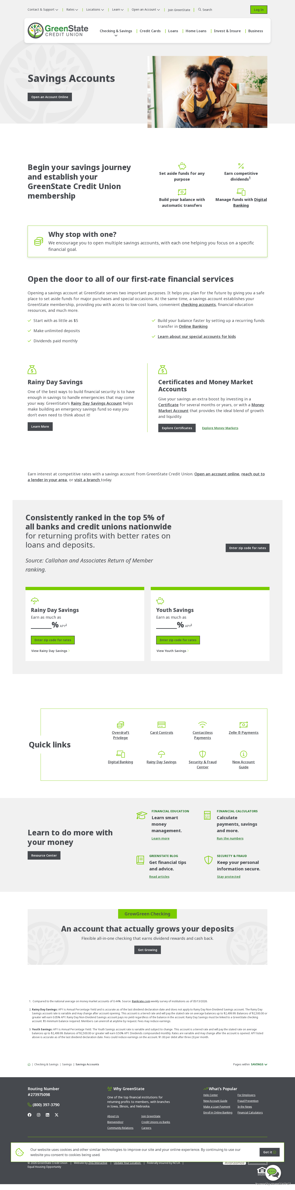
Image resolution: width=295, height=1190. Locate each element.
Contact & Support (41, 9)
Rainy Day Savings (161, 762)
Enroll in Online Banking (217, 1112)
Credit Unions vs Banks (155, 1122)
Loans (173, 31)
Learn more (161, 838)
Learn (116, 9)
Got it (267, 1152)
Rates (70, 9)
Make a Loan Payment (216, 1107)
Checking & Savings (116, 31)
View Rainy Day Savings (49, 651)
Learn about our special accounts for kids (197, 336)
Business (255, 31)
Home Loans (196, 31)
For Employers (246, 1095)
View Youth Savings (171, 651)
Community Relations (120, 1128)
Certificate (168, 404)
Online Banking (193, 326)
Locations (93, 9)
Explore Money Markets (220, 428)
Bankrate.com (141, 1001)
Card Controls (161, 732)
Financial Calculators (250, 1112)
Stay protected (228, 877)
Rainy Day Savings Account (96, 403)
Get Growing (147, 950)
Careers (146, 1128)
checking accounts (198, 304)
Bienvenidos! (115, 1122)
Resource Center (44, 855)
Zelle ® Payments (244, 732)
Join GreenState (150, 1116)
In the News (245, 1107)
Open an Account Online (49, 97)
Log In (259, 10)
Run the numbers (230, 838)
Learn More (40, 426)
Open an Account (144, 9)
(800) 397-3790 (46, 1104)
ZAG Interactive (97, 1163)
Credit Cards (150, 31)
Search (207, 10)
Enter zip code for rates (53, 640)
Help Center (210, 1095)
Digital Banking (120, 762)
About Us (113, 1116)
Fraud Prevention (248, 1101)
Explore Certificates (177, 428)
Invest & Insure (227, 31)
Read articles (159, 877)
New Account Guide (215, 1101)
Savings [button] (257, 1064)
